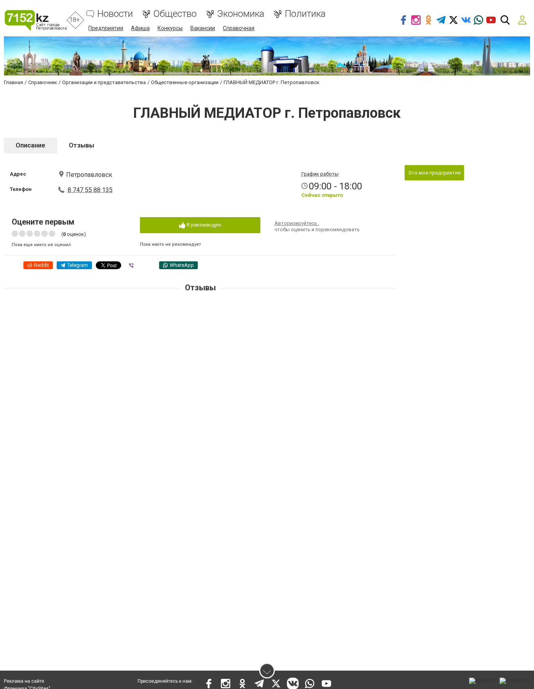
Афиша (140, 28)
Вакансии (202, 28)
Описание (30, 145)
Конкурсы (170, 28)
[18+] (35, 20)
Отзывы (81, 145)
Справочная (238, 28)
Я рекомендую (203, 225)
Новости (115, 14)
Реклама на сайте (24, 681)
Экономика (240, 14)
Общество (175, 14)
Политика (305, 14)
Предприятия (105, 28)
